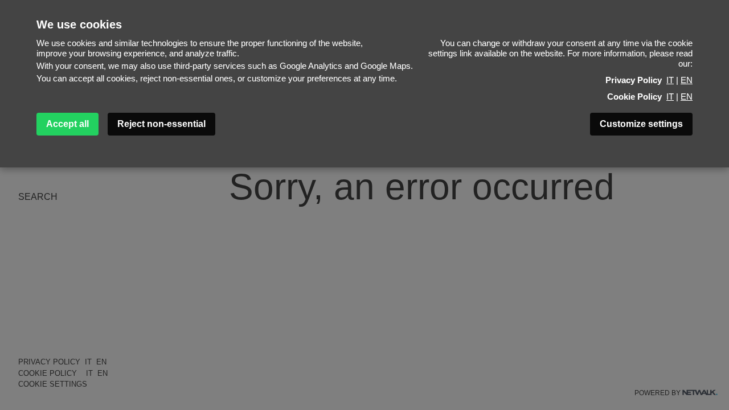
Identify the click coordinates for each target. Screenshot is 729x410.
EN (687, 80)
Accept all (67, 124)
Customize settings (641, 124)
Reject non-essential (161, 124)
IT (670, 80)
